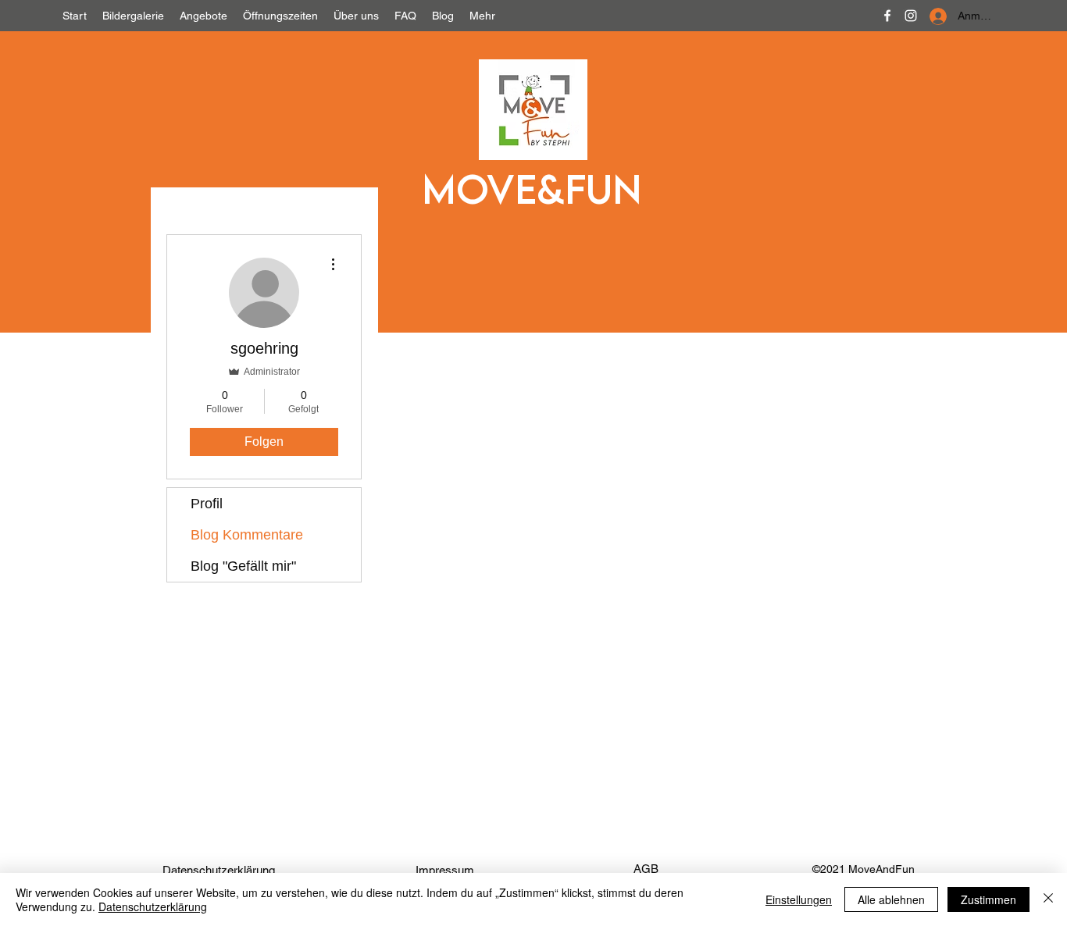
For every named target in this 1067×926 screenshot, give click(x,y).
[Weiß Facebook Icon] (887, 15)
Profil (207, 503)
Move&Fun (531, 188)
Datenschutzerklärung (152, 906)
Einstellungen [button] (798, 899)
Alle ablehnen (891, 899)
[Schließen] (1048, 899)
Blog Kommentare (247, 535)
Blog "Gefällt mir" (243, 566)
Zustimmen (988, 899)
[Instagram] (911, 15)
